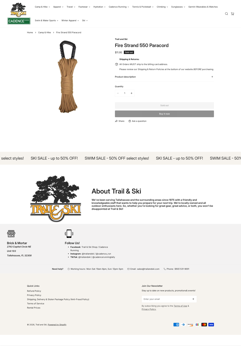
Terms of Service (35, 303)
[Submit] (193, 299)
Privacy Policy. (149, 309)
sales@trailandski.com (148, 269)
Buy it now (164, 113)
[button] (42, 7)
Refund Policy (34, 291)
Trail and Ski (121, 39)
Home (30, 32)
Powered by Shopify (57, 324)
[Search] (226, 14)
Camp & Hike (44, 32)
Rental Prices (33, 307)
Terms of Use (180, 306)
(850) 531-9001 (181, 269)
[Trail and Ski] (19, 13)
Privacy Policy (34, 295)
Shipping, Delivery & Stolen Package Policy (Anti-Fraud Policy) (58, 299)
